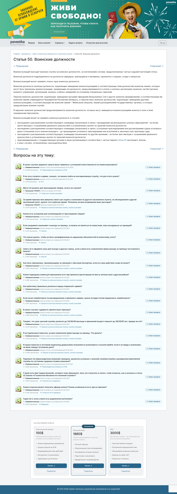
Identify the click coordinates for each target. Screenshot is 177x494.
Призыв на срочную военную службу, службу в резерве (61, 207)
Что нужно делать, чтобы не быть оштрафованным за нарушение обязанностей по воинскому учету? (69, 237)
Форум (31, 43)
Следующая (157, 66)
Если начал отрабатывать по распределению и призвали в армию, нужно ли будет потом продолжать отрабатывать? (76, 298)
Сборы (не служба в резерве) (51, 193)
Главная (16, 54)
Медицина (45, 404)
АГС (42, 182)
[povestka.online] (17, 42)
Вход (162, 43)
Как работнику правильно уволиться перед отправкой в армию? (52, 286)
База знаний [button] (44, 43)
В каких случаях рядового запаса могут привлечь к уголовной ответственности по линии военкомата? (70, 164)
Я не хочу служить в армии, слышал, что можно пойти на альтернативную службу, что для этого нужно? (71, 176)
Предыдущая (20, 66)
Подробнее (51, 471)
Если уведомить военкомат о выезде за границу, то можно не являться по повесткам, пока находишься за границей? (77, 225)
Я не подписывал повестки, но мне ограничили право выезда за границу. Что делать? (62, 333)
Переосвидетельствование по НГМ (54, 170)
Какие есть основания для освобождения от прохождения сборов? (54, 214)
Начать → (51, 466)
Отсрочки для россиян (97, 43)
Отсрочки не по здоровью (51, 381)
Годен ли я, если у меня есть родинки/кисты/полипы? (47, 399)
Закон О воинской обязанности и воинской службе (52, 54)
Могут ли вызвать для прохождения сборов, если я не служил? (52, 188)
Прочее (44, 231)
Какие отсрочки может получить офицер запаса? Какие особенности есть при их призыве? (65, 387)
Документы (26, 54)
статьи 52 (121, 140)
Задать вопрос (76, 43)
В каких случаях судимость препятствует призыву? (47, 310)
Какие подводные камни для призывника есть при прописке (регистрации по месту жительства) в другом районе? (76, 274)
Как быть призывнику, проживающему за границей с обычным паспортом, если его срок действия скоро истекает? (76, 263)
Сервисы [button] (59, 43)
